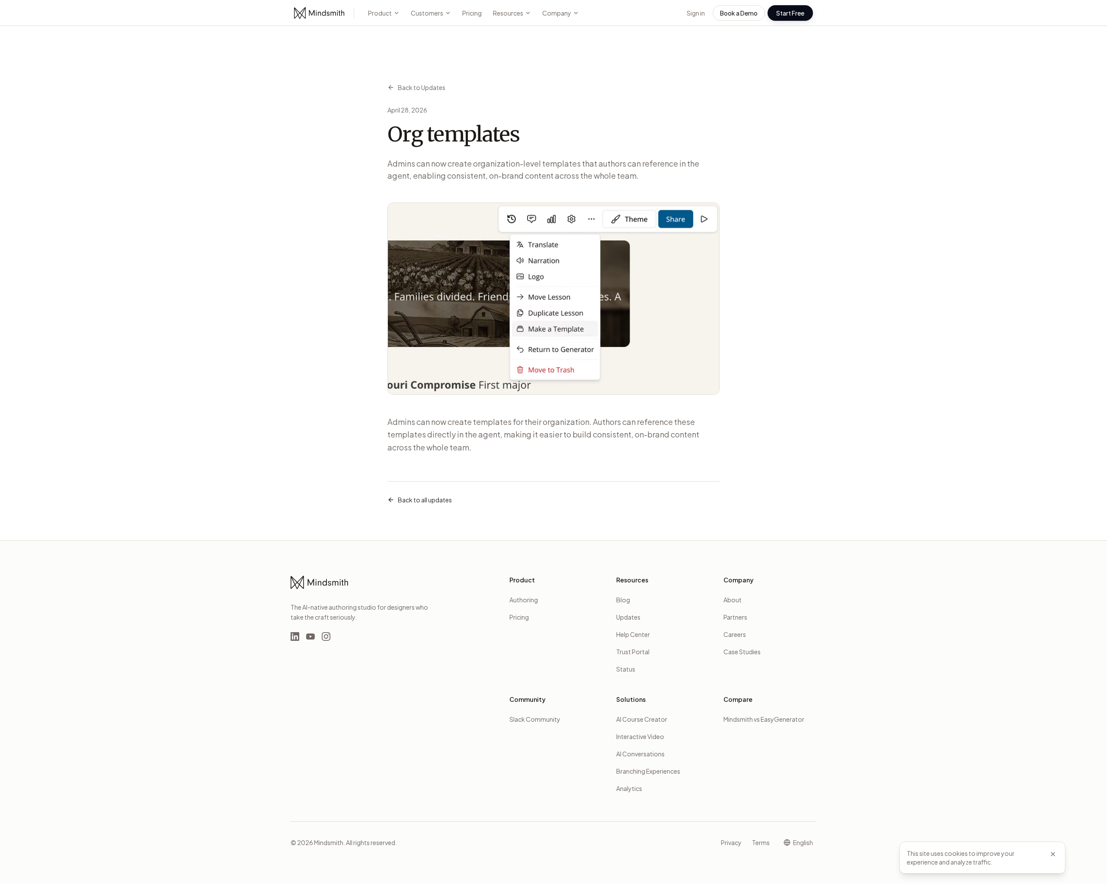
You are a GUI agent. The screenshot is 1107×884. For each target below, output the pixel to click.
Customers (427, 13)
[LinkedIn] (295, 636)
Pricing (472, 13)
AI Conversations (640, 754)
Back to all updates (425, 500)
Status (625, 669)
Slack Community (534, 719)
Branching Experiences (648, 771)
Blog (623, 600)
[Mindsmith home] (319, 13)
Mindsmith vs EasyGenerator (763, 719)
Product (380, 13)
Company (556, 13)
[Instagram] (326, 636)
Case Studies (742, 652)
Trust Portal (632, 652)
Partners (735, 617)
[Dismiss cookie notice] (1053, 854)
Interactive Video (640, 736)
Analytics (629, 788)
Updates (628, 617)
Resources (508, 13)
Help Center (633, 634)
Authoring (523, 600)
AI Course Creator (641, 719)
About (732, 600)
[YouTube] (310, 636)
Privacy (731, 842)
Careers (734, 634)
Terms (761, 842)
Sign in (696, 13)
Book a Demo (739, 13)
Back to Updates (421, 87)
